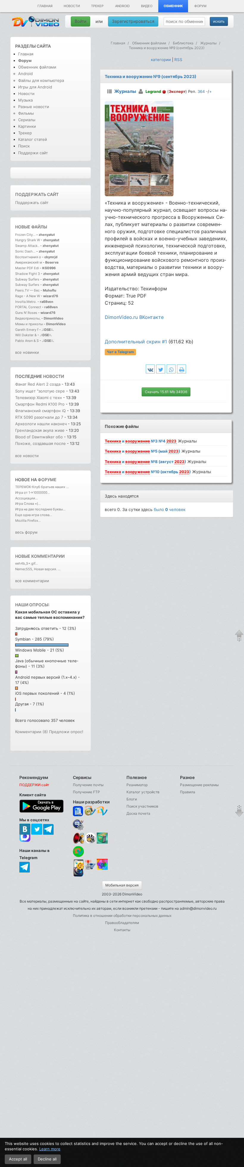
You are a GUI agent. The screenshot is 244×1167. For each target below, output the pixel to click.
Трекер (97, 6)
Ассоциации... (26, 498)
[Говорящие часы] (78, 838)
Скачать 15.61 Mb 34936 (166, 391)
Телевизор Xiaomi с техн (38, 397)
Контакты (122, 930)
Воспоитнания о (28, 257)
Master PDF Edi (27, 268)
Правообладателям (122, 922)
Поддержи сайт (33, 152)
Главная (44, 6)
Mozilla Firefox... (28, 520)
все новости (27, 455)
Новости (72, 6)
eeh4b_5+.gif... (26, 563)
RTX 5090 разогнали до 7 (39, 417)
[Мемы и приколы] (90, 811)
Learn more (49, 1148)
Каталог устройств (142, 792)
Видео (146, 6)
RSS (178, 59)
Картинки (27, 126)
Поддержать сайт (37, 194)
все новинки (27, 352)
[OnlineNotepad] (78, 811)
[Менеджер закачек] (78, 851)
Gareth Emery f (26, 330)
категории (161, 59)
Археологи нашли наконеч (41, 423)
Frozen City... (25, 235)
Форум (200, 6)
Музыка (25, 100)
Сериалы (26, 119)
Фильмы (26, 113)
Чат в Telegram (120, 352)
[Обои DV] (102, 869)
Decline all (47, 1159)
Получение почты (88, 785)
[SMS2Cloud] (78, 824)
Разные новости (33, 106)
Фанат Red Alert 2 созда (37, 384)
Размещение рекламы (199, 785)
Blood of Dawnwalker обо (39, 436)
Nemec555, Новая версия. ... (37, 569)
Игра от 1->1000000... (32, 492)
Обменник (173, 6)
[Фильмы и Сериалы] (78, 876)
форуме (47, 479)
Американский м (28, 262)
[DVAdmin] (78, 864)
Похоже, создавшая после (40, 443)
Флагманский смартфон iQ (40, 410)
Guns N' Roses (26, 313)
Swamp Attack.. (27, 246)
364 (201, 91)
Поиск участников (142, 806)
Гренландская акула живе (40, 430)
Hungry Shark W (27, 240)
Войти (80, 21)
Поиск (24, 146)
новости (53, 376)
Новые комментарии (40, 556)
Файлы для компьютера (41, 80)
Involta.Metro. (26, 302)
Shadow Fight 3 (27, 274)
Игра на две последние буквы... (40, 509)
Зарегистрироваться (133, 21)
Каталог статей (32, 139)
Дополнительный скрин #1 (136, 342)
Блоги (131, 799)
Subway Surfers (27, 279)
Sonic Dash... (25, 251)
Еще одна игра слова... (33, 515)
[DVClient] (102, 811)
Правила (187, 792)
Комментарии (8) (31, 731)
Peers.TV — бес (27, 290)
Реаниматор (137, 785)
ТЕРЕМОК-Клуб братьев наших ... (42, 487)
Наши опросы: (32, 604)
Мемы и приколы (29, 324)
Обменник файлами (37, 67)
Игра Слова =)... (28, 503)
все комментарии (32, 580)
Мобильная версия (122, 885)
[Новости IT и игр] (90, 869)
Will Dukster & (26, 335)
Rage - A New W (27, 296)
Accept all (18, 1159)
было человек (169, 509)
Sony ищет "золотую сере (40, 391)
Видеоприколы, (28, 318)
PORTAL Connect (28, 307)
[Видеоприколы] (90, 842)
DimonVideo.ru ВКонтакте (134, 317)
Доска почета (138, 813)
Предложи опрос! (66, 731)
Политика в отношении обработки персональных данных (122, 915)
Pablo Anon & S (27, 341)
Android (122, 6)
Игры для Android (35, 87)
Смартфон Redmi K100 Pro (40, 404)
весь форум (26, 532)
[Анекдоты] (102, 842)
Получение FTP (86, 792)
